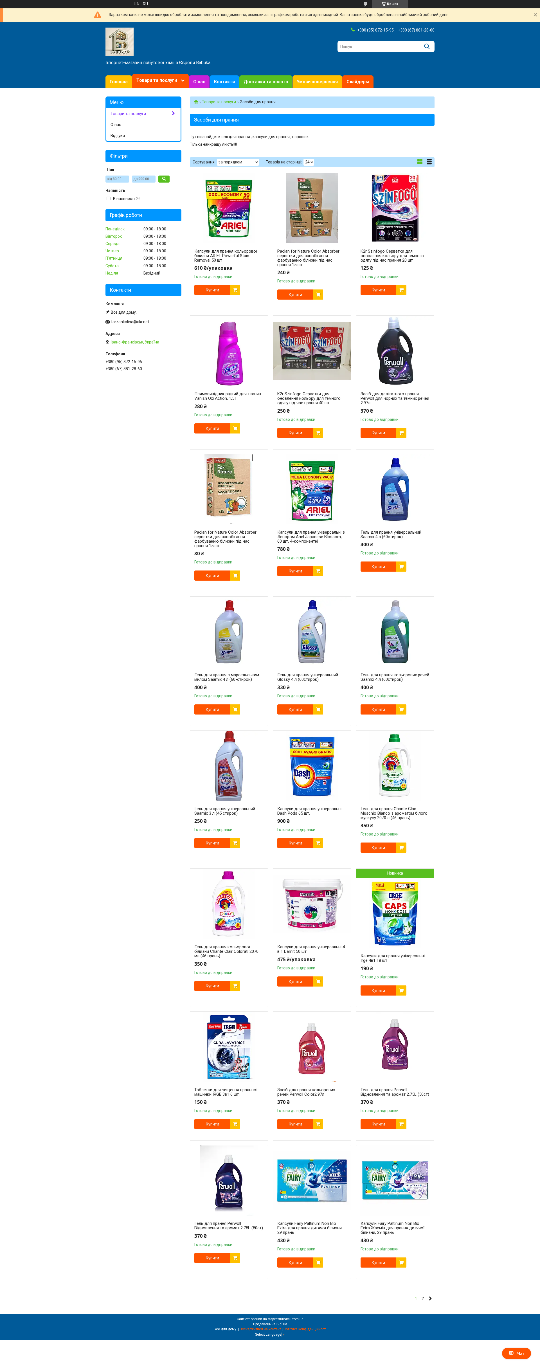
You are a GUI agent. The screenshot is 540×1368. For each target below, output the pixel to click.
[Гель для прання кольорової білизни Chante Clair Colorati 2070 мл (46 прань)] (229, 904)
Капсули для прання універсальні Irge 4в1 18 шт (393, 958)
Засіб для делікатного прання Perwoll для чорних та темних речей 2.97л (395, 398)
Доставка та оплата (266, 81)
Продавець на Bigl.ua (270, 1324)
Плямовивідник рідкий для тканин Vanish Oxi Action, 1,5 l (227, 396)
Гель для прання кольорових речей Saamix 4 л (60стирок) (395, 677)
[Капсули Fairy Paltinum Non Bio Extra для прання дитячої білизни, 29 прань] (312, 1180)
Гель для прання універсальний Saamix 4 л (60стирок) (391, 534)
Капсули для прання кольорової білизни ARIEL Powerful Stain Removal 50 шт (225, 255)
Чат (520, 1353)
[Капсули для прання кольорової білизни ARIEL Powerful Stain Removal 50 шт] (229, 208)
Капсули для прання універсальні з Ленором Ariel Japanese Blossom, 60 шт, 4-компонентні (311, 536)
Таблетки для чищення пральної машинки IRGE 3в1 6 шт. (225, 1092)
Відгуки (118, 135)
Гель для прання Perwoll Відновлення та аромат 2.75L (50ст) (395, 1092)
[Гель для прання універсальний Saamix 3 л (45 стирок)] (229, 766)
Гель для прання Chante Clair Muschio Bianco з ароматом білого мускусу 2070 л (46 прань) (394, 813)
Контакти (224, 81)
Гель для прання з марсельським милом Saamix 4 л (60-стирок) (226, 677)
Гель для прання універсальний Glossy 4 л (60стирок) (307, 677)
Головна (119, 81)
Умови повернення (317, 81)
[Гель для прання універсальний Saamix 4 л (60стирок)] (395, 489)
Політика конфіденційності (305, 1329)
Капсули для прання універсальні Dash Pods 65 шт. (309, 811)
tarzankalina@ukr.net (130, 322)
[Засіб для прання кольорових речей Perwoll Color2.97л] (312, 1047)
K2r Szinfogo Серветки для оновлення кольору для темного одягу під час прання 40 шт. (309, 398)
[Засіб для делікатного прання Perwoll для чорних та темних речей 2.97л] (395, 351)
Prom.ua (297, 1319)
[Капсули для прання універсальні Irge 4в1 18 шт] (395, 913)
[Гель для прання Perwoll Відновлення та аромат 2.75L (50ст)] (395, 1047)
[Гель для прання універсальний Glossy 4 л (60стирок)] (312, 632)
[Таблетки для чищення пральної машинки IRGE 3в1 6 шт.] (229, 1047)
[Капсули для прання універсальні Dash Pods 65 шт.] (312, 766)
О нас (199, 81)
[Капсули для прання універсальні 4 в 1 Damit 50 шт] (312, 904)
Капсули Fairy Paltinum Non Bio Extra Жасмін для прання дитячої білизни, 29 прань (392, 1228)
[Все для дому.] (119, 41)
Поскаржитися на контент (260, 1329)
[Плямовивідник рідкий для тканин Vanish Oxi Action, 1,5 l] (229, 351)
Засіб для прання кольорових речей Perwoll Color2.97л (306, 1092)
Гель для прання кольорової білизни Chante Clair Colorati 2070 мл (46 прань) (226, 951)
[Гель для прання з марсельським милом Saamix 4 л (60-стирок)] (229, 632)
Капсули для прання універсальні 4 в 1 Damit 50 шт (311, 949)
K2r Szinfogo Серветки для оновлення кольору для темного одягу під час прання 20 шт (392, 255)
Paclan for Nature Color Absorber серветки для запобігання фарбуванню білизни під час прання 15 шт (308, 258)
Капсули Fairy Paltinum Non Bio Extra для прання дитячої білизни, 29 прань (310, 1228)
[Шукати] (427, 46)
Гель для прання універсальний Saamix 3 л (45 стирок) (224, 811)
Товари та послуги (156, 80)
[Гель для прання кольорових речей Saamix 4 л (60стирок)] (395, 632)
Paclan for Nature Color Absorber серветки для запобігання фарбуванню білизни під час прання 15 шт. (225, 539)
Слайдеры (357, 81)
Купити (212, 290)
